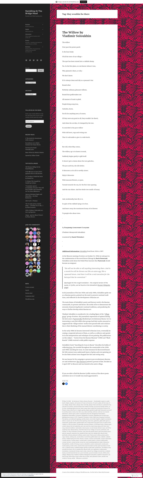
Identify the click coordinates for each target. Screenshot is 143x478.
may (63, 428)
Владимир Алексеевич (98, 413)
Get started (83, 1)
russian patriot (66, 440)
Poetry (33, 42)
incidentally (80, 424)
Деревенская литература (101, 415)
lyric (108, 426)
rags (63, 437)
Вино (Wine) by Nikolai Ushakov (34, 152)
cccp (82, 412)
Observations (74, 429)
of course (97, 429)
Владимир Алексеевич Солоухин (71, 415)
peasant (69, 433)
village (64, 454)
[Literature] (34, 61)
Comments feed (29, 296)
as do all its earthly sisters (101, 406)
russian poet (83, 440)
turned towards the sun (73, 453)
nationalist (79, 428)
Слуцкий (80, 417)
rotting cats (73, 437)
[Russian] (27, 61)
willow (73, 458)
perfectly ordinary (67, 435)
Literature (32, 35)
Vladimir (76, 454)
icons (71, 347)
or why (69, 431)
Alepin (67, 403)
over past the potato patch (90, 431)
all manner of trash (80, 403)
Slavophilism (65, 444)
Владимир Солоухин (87, 415)
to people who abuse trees (82, 449)
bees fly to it (73, 410)
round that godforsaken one (92, 437)
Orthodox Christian (76, 431)
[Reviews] (42, 61)
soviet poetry (66, 446)
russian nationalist (106, 438)
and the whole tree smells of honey (83, 406)
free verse (90, 421)
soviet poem (97, 444)
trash (81, 451)
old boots (103, 429)
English (98, 419)
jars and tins (87, 426)
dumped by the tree (85, 413)
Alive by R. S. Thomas (31, 201)
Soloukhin (83, 251)
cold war (95, 412)
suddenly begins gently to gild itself (84, 447)
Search (27, 68)
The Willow (105, 447)
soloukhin (87, 444)
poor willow (97, 435)
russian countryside (94, 438)
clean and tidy (88, 412)
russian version (66, 442)
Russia (86, 401)
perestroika (78, 319)
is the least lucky (98, 424)
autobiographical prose (73, 408)
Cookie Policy (31, 475)
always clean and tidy (82, 405)
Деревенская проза (68, 417)
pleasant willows (77, 435)
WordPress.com (29, 299)
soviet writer (81, 446)
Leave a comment (83, 458)
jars (82, 426)
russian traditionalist (102, 440)
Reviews (32, 49)
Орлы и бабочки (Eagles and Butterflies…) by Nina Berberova (33, 196)
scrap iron (83, 442)
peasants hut (75, 433)
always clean (72, 405)
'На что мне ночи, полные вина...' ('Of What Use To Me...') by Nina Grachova (34, 205)
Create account (29, 287)
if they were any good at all (94, 422)
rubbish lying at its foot (72, 438)
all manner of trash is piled (93, 403)
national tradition (70, 428)
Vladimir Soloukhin (102, 454)
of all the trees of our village (87, 429)
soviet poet (105, 444)
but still (78, 412)
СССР (75, 417)
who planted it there (95, 456)
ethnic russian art (67, 421)
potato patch (105, 435)
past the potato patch (104, 431)
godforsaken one (82, 422)
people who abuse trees (100, 433)
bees (68, 410)
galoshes (96, 421)
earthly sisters (86, 419)
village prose (70, 454)
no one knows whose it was (97, 428)
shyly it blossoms (104, 442)
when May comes (74, 456)
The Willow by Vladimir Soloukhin (76, 34)
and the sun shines (67, 406)
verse (107, 453)
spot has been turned (91, 446)
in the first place (71, 424)
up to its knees (84, 453)
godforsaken (72, 422)
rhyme (67, 437)
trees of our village (92, 451)
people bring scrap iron (86, 433)
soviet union (73, 446)
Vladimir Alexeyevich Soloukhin (88, 454)
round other (80, 437)
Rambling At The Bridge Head (33, 12)
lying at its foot (102, 426)
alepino (72, 403)
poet (88, 435)
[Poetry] (38, 61)
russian (86, 438)
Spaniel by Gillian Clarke (32, 155)
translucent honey (74, 451)
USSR (104, 453)
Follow (28, 126)
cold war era (101, 412)
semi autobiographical (92, 442)
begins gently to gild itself (93, 410)
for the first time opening (80, 421)
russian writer (75, 442)
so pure (81, 444)
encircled (92, 419)
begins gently (81, 410)
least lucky (94, 426)
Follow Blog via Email (33, 110)
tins (74, 449)
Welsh (29, 30)
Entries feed (28, 293)
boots (74, 412)
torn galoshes (95, 449)
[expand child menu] (42, 24)
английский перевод (75, 419)
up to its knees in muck (95, 453)
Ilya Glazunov (81, 362)
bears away (84, 408)
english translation (106, 419)
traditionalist (103, 449)
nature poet (85, 428)
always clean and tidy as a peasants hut (100, 405)
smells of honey (74, 444)
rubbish (103, 437)
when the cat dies (84, 456)
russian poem (75, 440)
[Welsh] (31, 61)
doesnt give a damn (74, 413)
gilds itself (102, 421)
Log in (27, 290)
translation (65, 451)
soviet (92, 444)
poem (84, 435)
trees (84, 451)
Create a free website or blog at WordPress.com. (76, 472)
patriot (64, 433)
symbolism (98, 447)
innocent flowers (88, 424)
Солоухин (86, 417)
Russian (29, 25)
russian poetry (91, 440)
